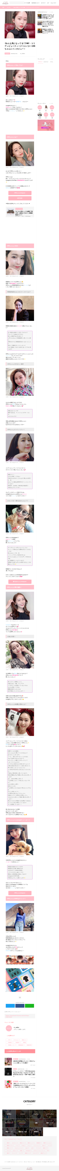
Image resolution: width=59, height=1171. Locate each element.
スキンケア (35, 1153)
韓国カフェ (27, 1153)
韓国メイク (9, 1148)
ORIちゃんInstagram (19, 193)
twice (26, 1148)
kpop (43, 1145)
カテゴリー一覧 (22, 1161)
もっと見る (51, 12)
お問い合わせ (50, 1161)
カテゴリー (43, 3)
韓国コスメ (24, 1040)
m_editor (22, 53)
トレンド (49, 1145)
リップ (20, 1153)
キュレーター (53, 3)
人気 (32, 1148)
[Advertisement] (17, 123)
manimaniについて (35, 3)
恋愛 (36, 1123)
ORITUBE (19, 198)
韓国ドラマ (45, 1148)
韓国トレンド (9, 1131)
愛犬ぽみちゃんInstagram (19, 581)
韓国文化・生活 (23, 1131)
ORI (9, 1040)
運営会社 (39, 1161)
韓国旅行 (10, 1042)
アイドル (38, 1148)
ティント (14, 1153)
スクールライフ (19, 209)
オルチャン (36, 1114)
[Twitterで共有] (31, 53)
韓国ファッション (47, 1143)
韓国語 (24, 1042)
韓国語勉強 (20, 1045)
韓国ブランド (43, 1153)
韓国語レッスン (11, 1045)
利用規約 (45, 1161)
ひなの (28, 1081)
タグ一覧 (27, 1161)
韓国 (8, 1143)
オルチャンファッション (39, 1150)
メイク (17, 1145)
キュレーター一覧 (33, 1161)
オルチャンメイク (18, 1148)
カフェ (8, 1150)
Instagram (28, 1150)
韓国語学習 (29, 1045)
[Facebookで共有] (34, 53)
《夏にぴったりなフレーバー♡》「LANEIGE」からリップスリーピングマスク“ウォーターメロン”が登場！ (24, 1085)
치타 (23, 216)
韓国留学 (17, 1042)
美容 (8, 1153)
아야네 (28, 1059)
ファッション (22, 1123)
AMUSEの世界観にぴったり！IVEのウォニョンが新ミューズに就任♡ (24, 1062)
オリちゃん (16, 1040)
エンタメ (9, 7)
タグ (48, 3)
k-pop (23, 1145)
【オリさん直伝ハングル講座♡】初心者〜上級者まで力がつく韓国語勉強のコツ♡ (24, 213)
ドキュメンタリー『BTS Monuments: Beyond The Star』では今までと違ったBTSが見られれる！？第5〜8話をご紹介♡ (24, 1073)
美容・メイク (16, 1059)
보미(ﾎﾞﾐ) (18, 101)
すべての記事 (27, 3)
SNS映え (9, 1114)
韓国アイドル (9, 1145)
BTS (48, 1150)
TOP (3, 7)
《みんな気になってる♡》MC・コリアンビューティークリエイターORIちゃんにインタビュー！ (27, 7)
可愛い (21, 1150)
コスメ (28, 1145)
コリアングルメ (50, 1114)
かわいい (15, 1150)
